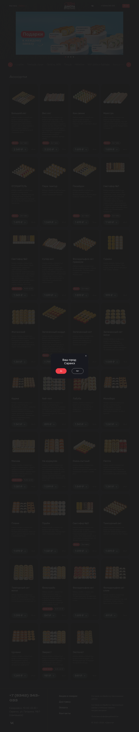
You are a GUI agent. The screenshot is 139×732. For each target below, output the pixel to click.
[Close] (86, 355)
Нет (77, 371)
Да (61, 371)
